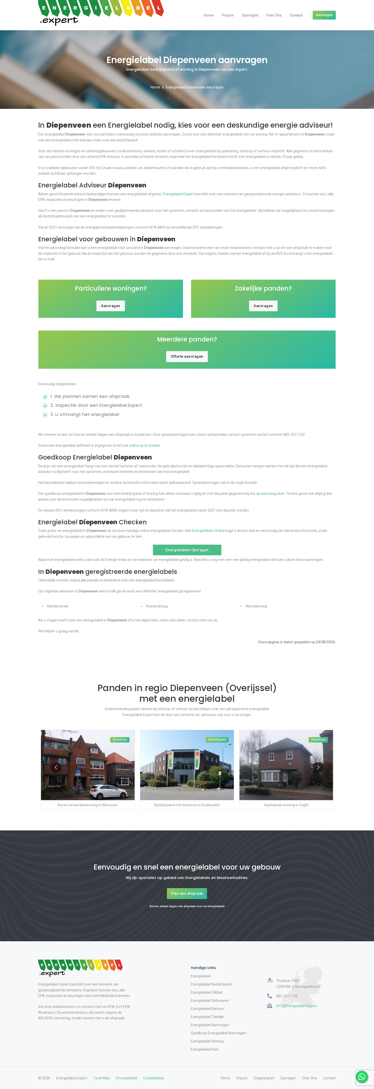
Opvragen (250, 15)
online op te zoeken (144, 445)
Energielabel (201, 976)
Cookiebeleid (153, 1078)
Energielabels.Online (208, 531)
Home (209, 15)
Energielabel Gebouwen (210, 1000)
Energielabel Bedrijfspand (211, 984)
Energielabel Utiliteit (207, 992)
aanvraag (268, 493)
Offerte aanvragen (187, 356)
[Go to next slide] (318, 767)
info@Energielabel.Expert (296, 1006)
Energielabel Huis (204, 1049)
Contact (296, 15)
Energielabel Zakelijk (207, 1017)
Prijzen (228, 15)
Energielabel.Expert (178, 194)
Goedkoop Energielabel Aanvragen (218, 1033)
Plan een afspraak (187, 893)
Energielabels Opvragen (187, 550)
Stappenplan (264, 1078)
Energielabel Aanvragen (210, 1025)
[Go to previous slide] (55, 767)
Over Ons (274, 15)
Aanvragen (324, 15)
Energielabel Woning (207, 1041)
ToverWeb (101, 1078)
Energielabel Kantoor (207, 1009)
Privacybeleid (126, 1078)
